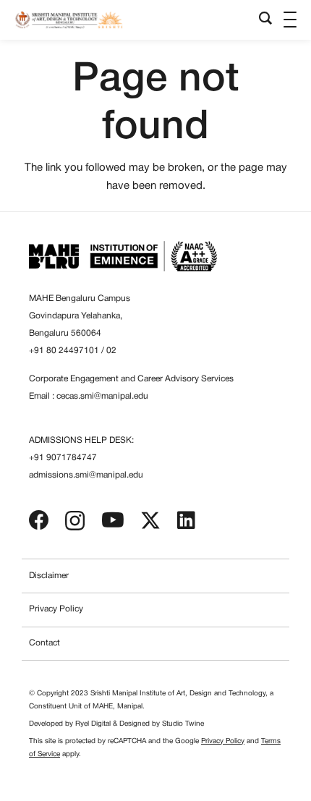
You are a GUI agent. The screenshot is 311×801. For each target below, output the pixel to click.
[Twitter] (150, 520)
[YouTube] (112, 520)
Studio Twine (183, 724)
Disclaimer (49, 576)
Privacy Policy (56, 609)
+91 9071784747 (63, 458)
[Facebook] (39, 520)
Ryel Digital (93, 724)
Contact (44, 643)
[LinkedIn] (186, 520)
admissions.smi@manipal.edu (86, 475)
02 (111, 351)
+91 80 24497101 (64, 351)
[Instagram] (75, 521)
